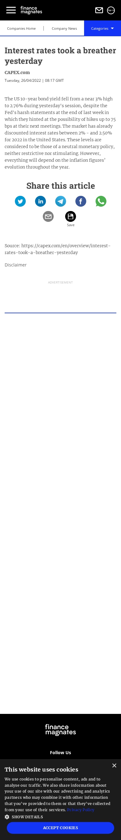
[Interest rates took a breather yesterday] (20, 203)
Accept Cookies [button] (60, 827)
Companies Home (21, 28)
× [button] (114, 765)
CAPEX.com (17, 72)
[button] (60, 816)
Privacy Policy (80, 809)
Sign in (111, 10)
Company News (64, 28)
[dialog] (60, 799)
